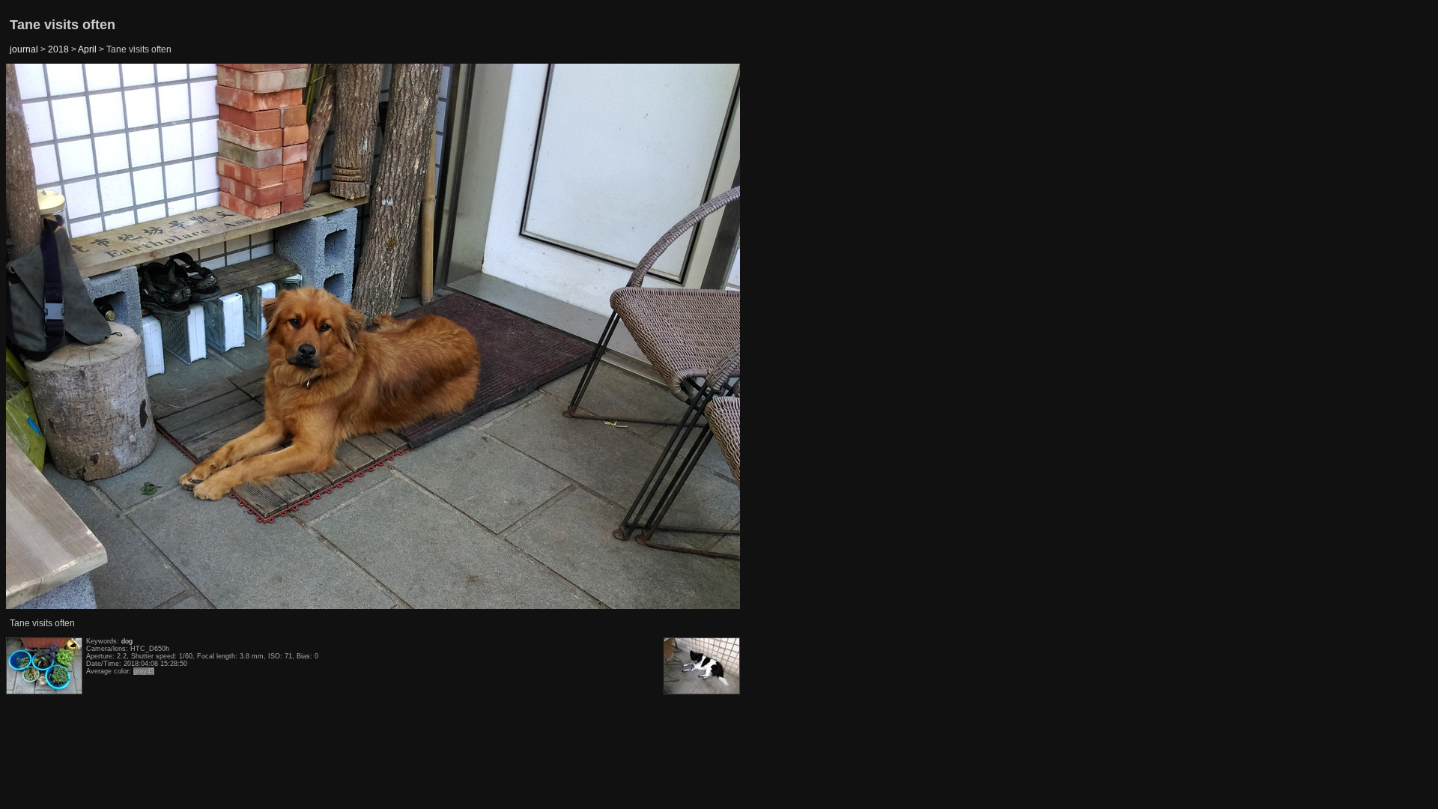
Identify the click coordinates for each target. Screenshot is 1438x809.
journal (24, 49)
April (87, 49)
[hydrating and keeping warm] (44, 337)
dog (127, 641)
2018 (58, 49)
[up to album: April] (373, 102)
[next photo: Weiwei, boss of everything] (703, 337)
